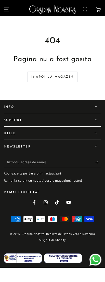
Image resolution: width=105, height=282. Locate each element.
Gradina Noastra (33, 234)
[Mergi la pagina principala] (52, 9)
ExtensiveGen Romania (78, 234)
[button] (85, 9)
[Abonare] (98, 162)
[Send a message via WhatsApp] (95, 260)
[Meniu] (6, 9)
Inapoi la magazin (52, 76)
